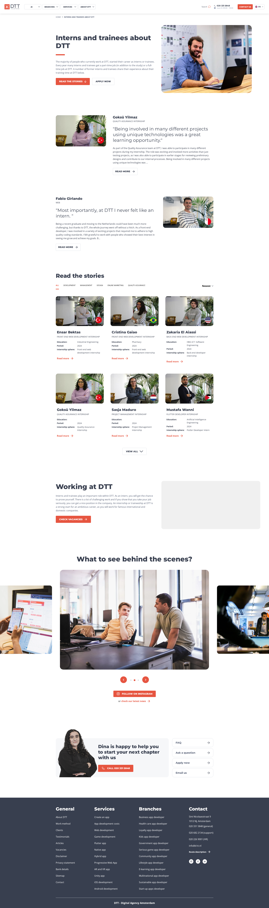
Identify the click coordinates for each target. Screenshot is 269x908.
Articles (60, 843)
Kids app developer (149, 836)
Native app (100, 849)
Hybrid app (100, 856)
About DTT (61, 817)
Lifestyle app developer (151, 862)
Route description (197, 852)
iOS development (103, 882)
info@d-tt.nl (195, 845)
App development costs (106, 823)
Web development (104, 830)
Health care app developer (153, 823)
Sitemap (60, 875)
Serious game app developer (154, 849)
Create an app (101, 817)
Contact (60, 882)
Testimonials (62, 836)
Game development (104, 836)
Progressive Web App (105, 862)
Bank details (62, 869)
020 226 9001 (196, 839)
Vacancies (61, 849)
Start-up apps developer (152, 888)
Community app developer (153, 856)
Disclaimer (61, 856)
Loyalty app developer (150, 830)
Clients (59, 830)
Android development (106, 888)
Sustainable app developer (153, 882)
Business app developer (151, 817)
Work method (63, 823)
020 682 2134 (196, 832)
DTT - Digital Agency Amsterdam (134, 903)
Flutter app (100, 843)
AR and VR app (102, 869)
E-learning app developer (152, 869)
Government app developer (153, 843)
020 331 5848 (223, 6)
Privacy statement (65, 862)
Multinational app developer (154, 875)
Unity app (99, 875)
